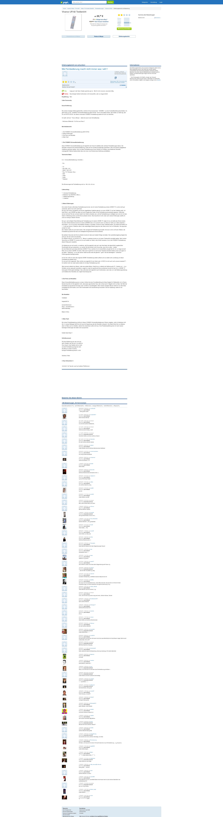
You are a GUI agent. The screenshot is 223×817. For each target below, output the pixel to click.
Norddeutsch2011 (94, 598)
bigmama (92, 654)
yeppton (92, 715)
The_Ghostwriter (93, 518)
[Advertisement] (111, 50)
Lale (91, 549)
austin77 (92, 561)
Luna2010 (92, 635)
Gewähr (159, 80)
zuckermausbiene (94, 451)
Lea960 (91, 488)
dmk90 (91, 727)
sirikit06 (92, 709)
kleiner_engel (93, 789)
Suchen (110, 2)
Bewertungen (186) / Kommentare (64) (118, 81)
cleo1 (91, 770)
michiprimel (92, 457)
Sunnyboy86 (93, 648)
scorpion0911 (93, 414)
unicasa (92, 567)
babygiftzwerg (93, 733)
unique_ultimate (93, 586)
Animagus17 (93, 604)
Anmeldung (154, 2)
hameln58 (92, 629)
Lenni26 (92, 494)
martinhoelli (92, 408)
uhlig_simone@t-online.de (95, 764)
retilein (91, 482)
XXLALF (92, 697)
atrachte (92, 611)
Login (160, 2)
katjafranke (92, 758)
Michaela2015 (93, 703)
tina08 (91, 524)
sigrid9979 (92, 746)
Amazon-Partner (85, 816)
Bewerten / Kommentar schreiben (117, 82)
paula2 (91, 463)
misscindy (92, 439)
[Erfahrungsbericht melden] (116, 78)
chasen (91, 617)
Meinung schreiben (124, 29)
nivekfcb (92, 660)
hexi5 (91, 721)
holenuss (92, 623)
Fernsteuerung (93, 740)
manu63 (92, 531)
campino (92, 678)
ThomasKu (92, 543)
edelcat (91, 445)
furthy (91, 537)
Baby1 (91, 752)
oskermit (92, 573)
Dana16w (92, 469)
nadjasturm (92, 475)
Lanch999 (92, 776)
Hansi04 (92, 512)
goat (91, 666)
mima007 (92, 691)
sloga (91, 555)
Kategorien (145, 2)
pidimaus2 (92, 685)
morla (91, 795)
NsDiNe (92, 579)
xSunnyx (92, 506)
